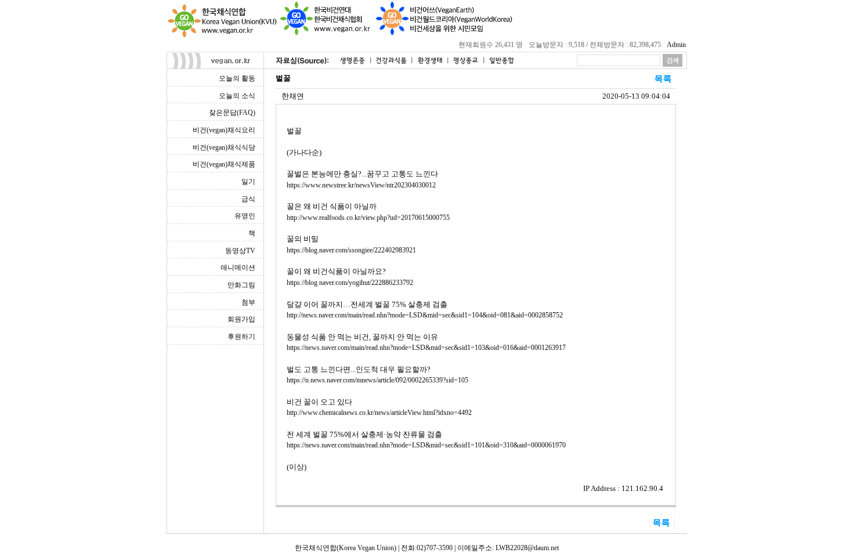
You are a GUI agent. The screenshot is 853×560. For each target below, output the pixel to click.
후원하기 (241, 337)
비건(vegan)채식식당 (224, 147)
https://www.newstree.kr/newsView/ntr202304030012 (361, 185)
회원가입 (241, 319)
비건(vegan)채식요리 (224, 130)
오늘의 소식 (237, 96)
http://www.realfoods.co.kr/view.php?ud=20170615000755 (368, 218)
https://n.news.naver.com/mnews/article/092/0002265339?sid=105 (377, 380)
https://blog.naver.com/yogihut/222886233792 (350, 283)
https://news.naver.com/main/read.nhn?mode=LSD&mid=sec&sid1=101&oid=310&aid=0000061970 (426, 445)
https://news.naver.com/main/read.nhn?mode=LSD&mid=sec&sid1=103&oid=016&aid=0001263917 (426, 348)
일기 (248, 182)
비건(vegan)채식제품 (224, 164)
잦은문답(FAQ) (232, 113)
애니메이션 (238, 267)
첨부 (248, 302)
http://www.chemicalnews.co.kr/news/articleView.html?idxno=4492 (379, 413)
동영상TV (240, 251)
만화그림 (241, 285)
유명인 (244, 216)
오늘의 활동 (237, 78)
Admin (676, 45)
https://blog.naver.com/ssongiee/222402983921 (351, 250)
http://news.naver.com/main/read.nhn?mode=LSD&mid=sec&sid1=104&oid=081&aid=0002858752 (425, 315)
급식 (248, 199)
